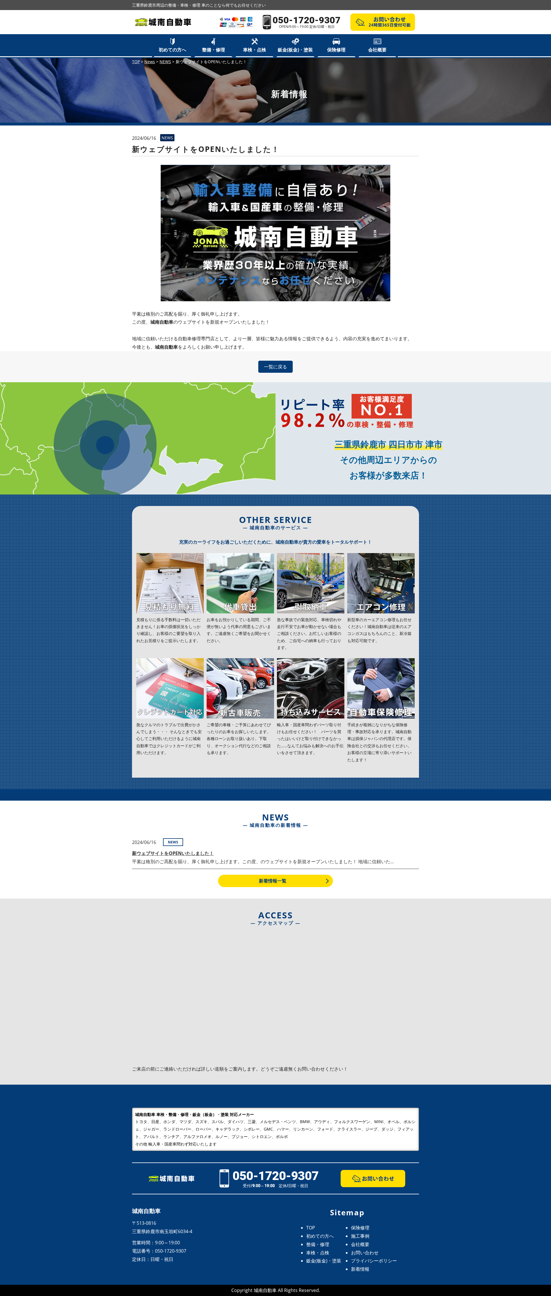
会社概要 (377, 50)
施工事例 (360, 1236)
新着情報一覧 (272, 881)
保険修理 (336, 50)
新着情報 (360, 1269)
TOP (310, 1227)
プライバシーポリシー (374, 1261)
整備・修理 (213, 50)
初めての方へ (172, 50)
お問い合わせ (365, 1252)
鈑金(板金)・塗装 (295, 50)
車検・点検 (254, 50)
